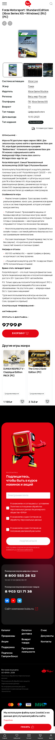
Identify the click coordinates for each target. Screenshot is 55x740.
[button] (27, 44)
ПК (29, 102)
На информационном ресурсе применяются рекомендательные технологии (14, 689)
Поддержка (8, 647)
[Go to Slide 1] (12, 70)
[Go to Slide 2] (32, 70)
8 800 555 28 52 (20, 576)
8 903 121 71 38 (18, 592)
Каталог (5, 630)
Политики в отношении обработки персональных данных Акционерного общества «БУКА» (27, 510)
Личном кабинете (25, 550)
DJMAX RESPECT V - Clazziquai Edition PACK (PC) (14, 372)
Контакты (46, 642)
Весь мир (33, 97)
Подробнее (8, 720)
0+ (29, 107)
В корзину (18, 333)
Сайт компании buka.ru (19, 609)
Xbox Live (33, 81)
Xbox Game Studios (38, 92)
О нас (44, 630)
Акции (4, 642)
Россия (42, 97)
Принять (25, 727)
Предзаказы (8, 636)
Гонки (31, 86)
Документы (47, 636)
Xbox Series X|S (40, 102)
